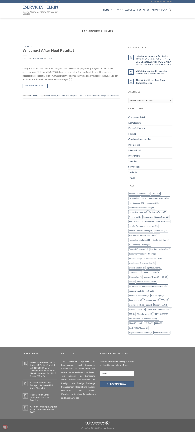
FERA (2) (164, 300)
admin (49, 59)
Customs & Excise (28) (157, 212)
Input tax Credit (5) (154, 268)
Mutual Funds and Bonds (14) (140, 231)
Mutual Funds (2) (135, 323)
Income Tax (134, 144)
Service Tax (133, 166)
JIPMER (54, 95)
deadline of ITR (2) (136, 305)
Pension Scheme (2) (162, 332)
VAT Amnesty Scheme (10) (139, 245)
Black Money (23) (136, 221)
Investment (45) (153, 203)
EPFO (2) (158, 323)
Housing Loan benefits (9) (160, 249)
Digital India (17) (163, 221)
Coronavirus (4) (135, 277)
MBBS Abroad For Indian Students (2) (143, 319)
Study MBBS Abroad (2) (138, 328)
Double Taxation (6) (137, 268)
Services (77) (134, 198)
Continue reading (35, 86)
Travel (131, 177)
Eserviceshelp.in (40, 7)
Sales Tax (132, 161)
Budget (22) (149, 221)
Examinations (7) (135, 258)
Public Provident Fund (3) (146, 281)
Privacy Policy (159, 10)
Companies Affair (137, 117)
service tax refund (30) (138, 212)
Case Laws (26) (135, 217)
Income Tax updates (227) (139, 193)
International (134, 150)
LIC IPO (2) (149, 323)
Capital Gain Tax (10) (161, 240)
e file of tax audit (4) (151, 272)
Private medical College (96, 95)
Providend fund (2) (151, 300)
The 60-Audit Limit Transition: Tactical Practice (150, 81)
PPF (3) (132, 281)
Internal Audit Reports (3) (139, 295)
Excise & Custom (136, 128)
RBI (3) (164, 277)
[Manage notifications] (5, 427)
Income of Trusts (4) (151, 277)
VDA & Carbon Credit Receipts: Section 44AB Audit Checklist (151, 72)
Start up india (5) (135, 272)
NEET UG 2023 (80, 95)
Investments (134, 155)
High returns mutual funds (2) (140, 332)
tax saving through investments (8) (142, 254)
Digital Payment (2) (144, 314)
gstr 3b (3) (150, 291)
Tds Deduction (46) (136, 203)
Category (116, 10)
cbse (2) (149, 305)
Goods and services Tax (139, 139)
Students (27, 46)
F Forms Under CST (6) (153, 258)
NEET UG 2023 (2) (161, 314)
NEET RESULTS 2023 (65, 95)
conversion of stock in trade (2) (159, 309)
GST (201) (156, 193)
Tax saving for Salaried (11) (139, 240)
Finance (132, 133)
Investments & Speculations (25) (156, 217)
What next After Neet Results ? (49, 50)
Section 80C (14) (160, 231)
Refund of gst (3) (157, 295)
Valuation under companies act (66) (155, 198)
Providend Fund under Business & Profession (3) (148, 286)
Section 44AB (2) (160, 305)
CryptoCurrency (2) (137, 309)
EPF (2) (132, 314)
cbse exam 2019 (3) (136, 291)
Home (106, 10)
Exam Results (134, 122)
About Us (130, 10)
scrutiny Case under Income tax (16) (143, 226)
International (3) (135, 300)
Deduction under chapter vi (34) (141, 207)
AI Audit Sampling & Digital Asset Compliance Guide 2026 (43, 409)
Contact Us (143, 10)
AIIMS (47, 95)
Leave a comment (113, 95)
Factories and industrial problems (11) (144, 235)
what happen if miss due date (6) (142, 263)
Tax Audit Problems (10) (138, 249)
